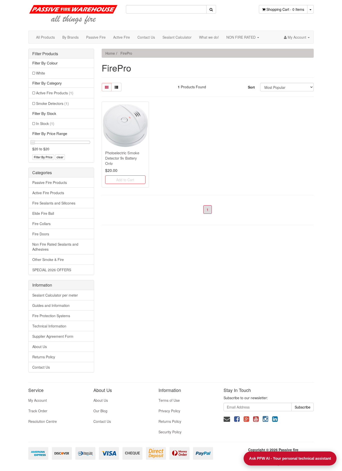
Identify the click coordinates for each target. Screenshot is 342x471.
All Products (45, 37)
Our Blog (100, 410)
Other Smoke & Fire (48, 259)
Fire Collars (41, 223)
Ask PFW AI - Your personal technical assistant (290, 458)
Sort (251, 87)
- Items (285, 9)
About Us (39, 346)
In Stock (45, 123)
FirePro (126, 53)
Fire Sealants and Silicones (53, 203)
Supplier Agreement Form (52, 336)
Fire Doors (40, 233)
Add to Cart (125, 179)
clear (60, 157)
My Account (37, 400)
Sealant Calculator (177, 37)
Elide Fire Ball (43, 213)
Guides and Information (51, 305)
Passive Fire (96, 37)
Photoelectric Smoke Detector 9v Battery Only (122, 158)
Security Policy (170, 431)
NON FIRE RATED (241, 37)
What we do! (209, 37)
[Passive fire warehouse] (73, 12)
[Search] (211, 9)
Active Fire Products (54, 92)
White (40, 73)
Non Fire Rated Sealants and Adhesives (55, 247)
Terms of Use (169, 400)
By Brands (70, 37)
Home (110, 53)
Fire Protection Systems (51, 315)
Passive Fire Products (49, 182)
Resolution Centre (42, 421)
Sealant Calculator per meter (55, 295)
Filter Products (45, 53)
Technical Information (49, 325)
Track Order (37, 410)
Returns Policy (43, 356)
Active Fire (121, 37)
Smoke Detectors (52, 103)
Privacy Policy (169, 410)
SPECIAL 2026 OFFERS (51, 269)
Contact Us (146, 37)
